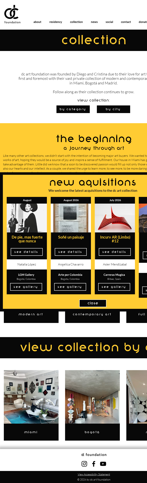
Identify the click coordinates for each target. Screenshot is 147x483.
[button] (92, 303)
